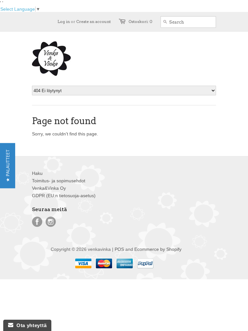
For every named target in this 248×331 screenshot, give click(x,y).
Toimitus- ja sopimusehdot (58, 180)
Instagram (51, 222)
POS (119, 249)
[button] (7, 165)
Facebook (37, 222)
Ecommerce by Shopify (157, 249)
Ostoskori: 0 (140, 21)
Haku (37, 173)
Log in (63, 21)
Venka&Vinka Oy (49, 188)
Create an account (93, 21)
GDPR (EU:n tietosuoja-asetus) (64, 195)
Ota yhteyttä (29, 325)
